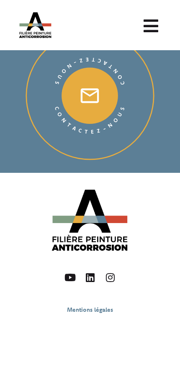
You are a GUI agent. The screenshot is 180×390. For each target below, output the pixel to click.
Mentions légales (90, 309)
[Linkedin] (90, 277)
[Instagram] (110, 277)
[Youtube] (70, 277)
